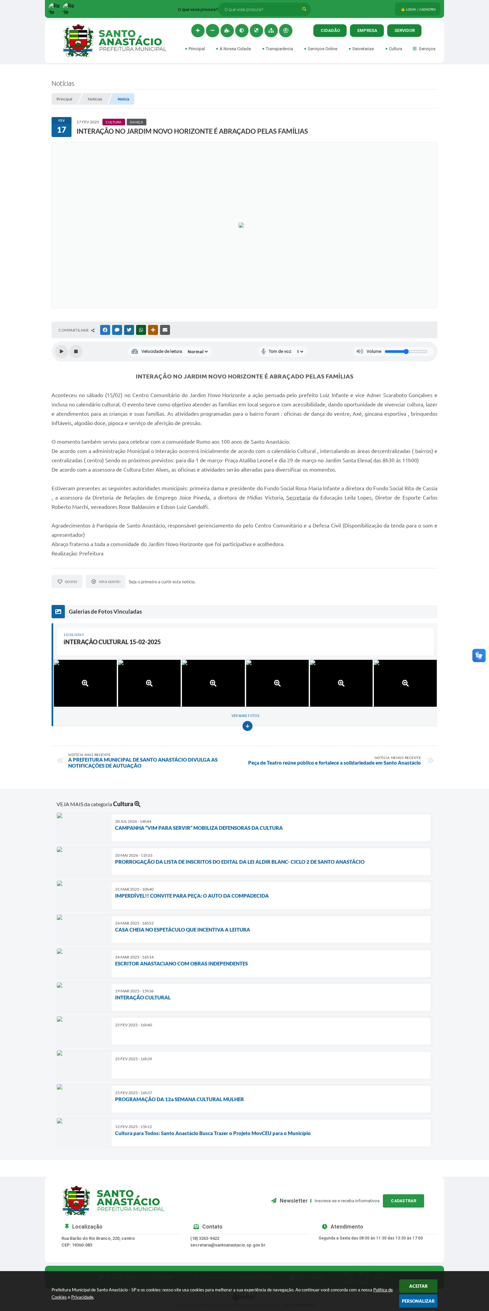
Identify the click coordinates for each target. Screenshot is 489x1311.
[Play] (61, 351)
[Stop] (75, 351)
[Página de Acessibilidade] (285, 30)
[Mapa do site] (271, 30)
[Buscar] (304, 9)
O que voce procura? (198, 9)
